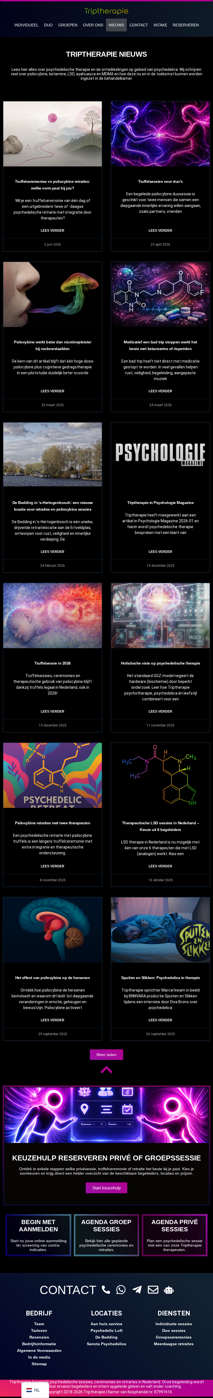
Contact (139, 25)
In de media (39, 1357)
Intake (160, 25)
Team (39, 1324)
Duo (48, 25)
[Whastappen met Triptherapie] (121, 1289)
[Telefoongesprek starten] (106, 1289)
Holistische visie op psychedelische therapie (160, 663)
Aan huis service (106, 1324)
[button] (106, 1054)
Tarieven (39, 1330)
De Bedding (106, 1337)
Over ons (93, 25)
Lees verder (52, 231)
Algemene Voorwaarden (39, 1350)
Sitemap (39, 1364)
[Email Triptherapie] (153, 1289)
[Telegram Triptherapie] (137, 1289)
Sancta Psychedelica (106, 1344)
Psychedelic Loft (107, 1330)
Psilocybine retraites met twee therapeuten (52, 823)
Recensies (39, 1337)
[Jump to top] (106, 1070)
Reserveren (186, 25)
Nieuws (116, 25)
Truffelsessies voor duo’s (160, 181)
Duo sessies (174, 1330)
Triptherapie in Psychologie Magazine (160, 502)
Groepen (67, 25)
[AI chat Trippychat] (169, 1290)
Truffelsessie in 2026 (52, 663)
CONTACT (68, 1290)
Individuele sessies (174, 1324)
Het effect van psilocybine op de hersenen (52, 977)
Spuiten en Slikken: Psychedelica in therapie (160, 977)
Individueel (26, 25)
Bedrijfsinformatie (39, 1344)
